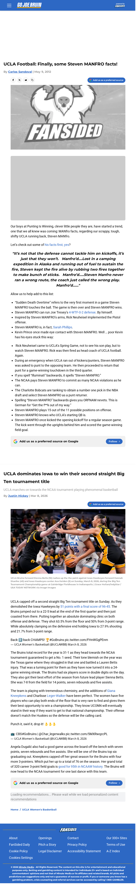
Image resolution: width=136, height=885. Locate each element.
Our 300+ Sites (116, 838)
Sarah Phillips (62, 327)
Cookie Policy (18, 851)
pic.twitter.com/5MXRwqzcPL (87, 734)
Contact (73, 838)
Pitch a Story (47, 844)
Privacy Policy (77, 844)
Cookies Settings (21, 858)
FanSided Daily (19, 844)
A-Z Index (113, 851)
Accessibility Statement (84, 851)
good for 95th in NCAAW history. (80, 766)
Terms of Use (115, 844)
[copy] (32, 80)
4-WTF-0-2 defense (82, 312)
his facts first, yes (57, 245)
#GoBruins (56, 640)
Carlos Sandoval (20, 71)
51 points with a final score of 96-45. (85, 606)
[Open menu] (9, 5)
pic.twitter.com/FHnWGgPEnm (86, 640)
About (13, 838)
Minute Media (26, 867)
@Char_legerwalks (52, 734)
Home (14, 809)
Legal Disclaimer (50, 851)
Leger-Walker (56, 696)
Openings (45, 838)
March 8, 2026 (77, 644)
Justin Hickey (18, 496)
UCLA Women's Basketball (39, 809)
